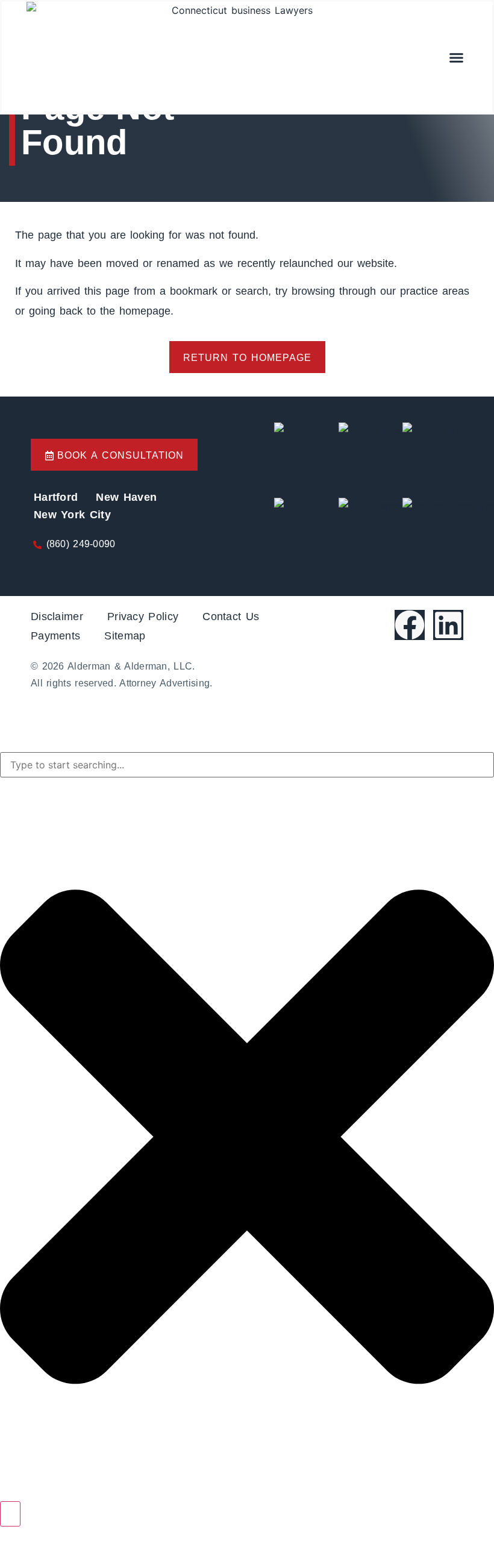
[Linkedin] (448, 625)
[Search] (10, 1514)
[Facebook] (410, 625)
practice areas (434, 291)
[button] (456, 57)
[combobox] (247, 764)
